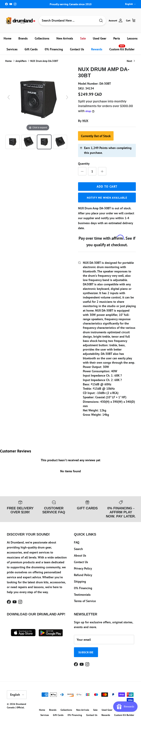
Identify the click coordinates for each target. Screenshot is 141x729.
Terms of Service (85, 601)
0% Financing (54, 49)
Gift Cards (31, 49)
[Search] (101, 20)
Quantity (84, 164)
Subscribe (86, 652)
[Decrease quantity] (82, 171)
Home (7, 38)
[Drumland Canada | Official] (20, 20)
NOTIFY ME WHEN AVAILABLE (107, 197)
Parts (116, 38)
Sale (83, 38)
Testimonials (82, 595)
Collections (42, 38)
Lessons (132, 38)
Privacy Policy (83, 568)
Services (12, 49)
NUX (85, 121)
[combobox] (67, 20)
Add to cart (107, 186)
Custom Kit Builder (121, 48)
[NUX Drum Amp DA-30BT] (13, 142)
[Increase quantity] (102, 171)
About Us (80, 555)
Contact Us (77, 49)
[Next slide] (67, 97)
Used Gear (99, 38)
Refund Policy (83, 575)
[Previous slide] (8, 97)
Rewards (96, 49)
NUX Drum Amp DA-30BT (44, 61)
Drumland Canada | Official (16, 705)
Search (78, 549)
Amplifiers (20, 61)
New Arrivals (64, 38)
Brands (23, 38)
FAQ (76, 542)
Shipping (80, 581)
